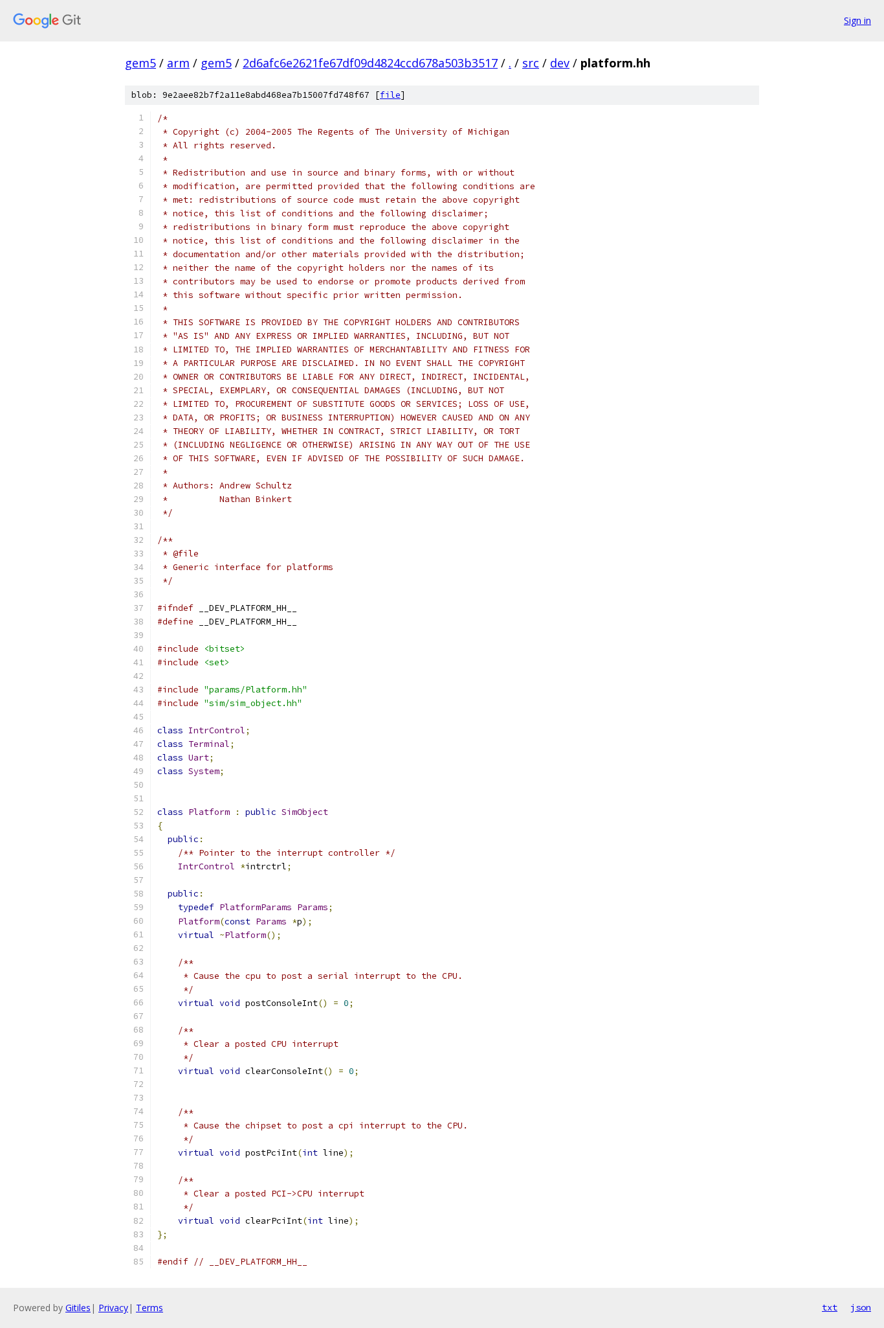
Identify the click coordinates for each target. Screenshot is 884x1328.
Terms (149, 1307)
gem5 (140, 63)
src (530, 63)
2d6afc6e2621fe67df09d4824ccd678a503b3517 (370, 63)
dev (559, 63)
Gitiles (78, 1307)
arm (178, 63)
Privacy (113, 1307)
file (390, 94)
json (860, 1307)
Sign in (857, 20)
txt (829, 1307)
